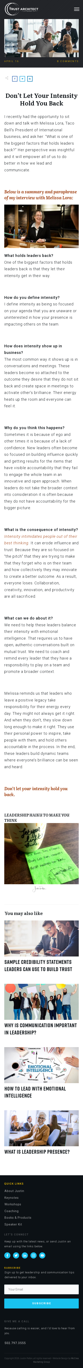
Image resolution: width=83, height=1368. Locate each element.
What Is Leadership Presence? (41, 1135)
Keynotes (11, 1197)
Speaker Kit (13, 1224)
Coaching (11, 1211)
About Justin (14, 1191)
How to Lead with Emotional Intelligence (41, 1075)
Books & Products (17, 1217)
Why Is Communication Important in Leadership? (41, 1012)
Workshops (12, 1204)
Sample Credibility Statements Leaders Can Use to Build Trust (41, 948)
